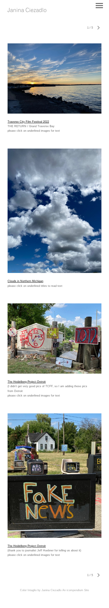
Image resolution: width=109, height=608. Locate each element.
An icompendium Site (75, 590)
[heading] (27, 10)
